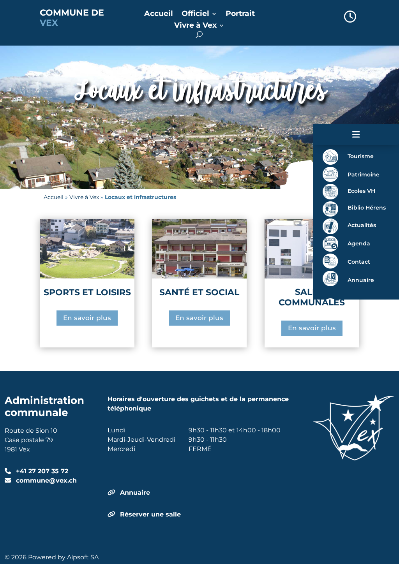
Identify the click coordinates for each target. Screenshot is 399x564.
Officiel (195, 14)
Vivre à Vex (195, 26)
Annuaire (135, 492)
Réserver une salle (150, 514)
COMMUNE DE (72, 17)
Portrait (240, 14)
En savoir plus (87, 318)
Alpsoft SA (83, 557)
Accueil (158, 14)
